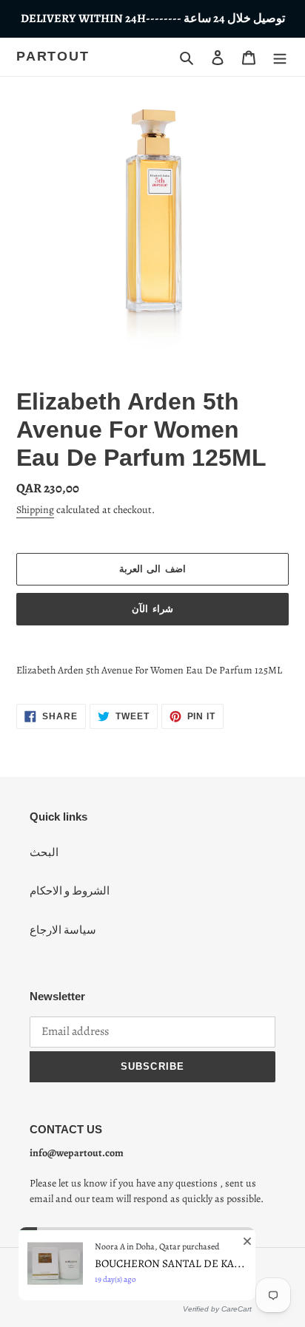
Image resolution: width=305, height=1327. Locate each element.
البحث (44, 852)
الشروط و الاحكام (70, 890)
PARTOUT (53, 56)
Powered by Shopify (187, 1279)
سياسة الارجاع (63, 930)
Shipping (35, 510)
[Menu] (279, 56)
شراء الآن (152, 608)
